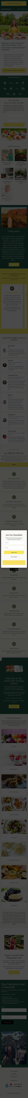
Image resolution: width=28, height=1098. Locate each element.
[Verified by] (14, 562)
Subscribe (14, 552)
